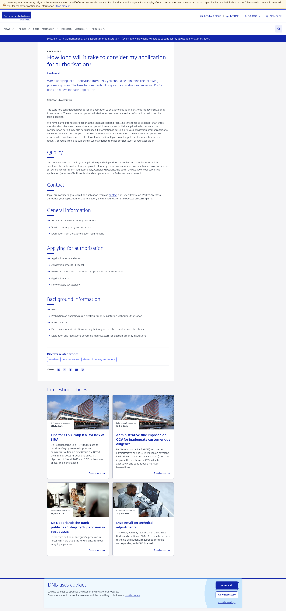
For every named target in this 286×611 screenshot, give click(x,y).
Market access (71, 359)
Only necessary (227, 595)
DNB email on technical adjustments (134, 525)
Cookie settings (227, 602)
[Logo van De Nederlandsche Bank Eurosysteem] (16, 16)
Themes (21, 28)
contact (113, 195)
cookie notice (132, 595)
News (7, 28)
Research (66, 28)
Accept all (227, 585)
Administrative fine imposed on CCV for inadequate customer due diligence (143, 440)
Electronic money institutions (99, 359)
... (60, 38)
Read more (61, 6)
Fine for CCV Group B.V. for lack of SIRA (77, 437)
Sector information (43, 28)
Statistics (79, 28)
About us (97, 28)
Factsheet (53, 359)
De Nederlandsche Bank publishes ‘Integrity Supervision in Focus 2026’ (78, 527)
